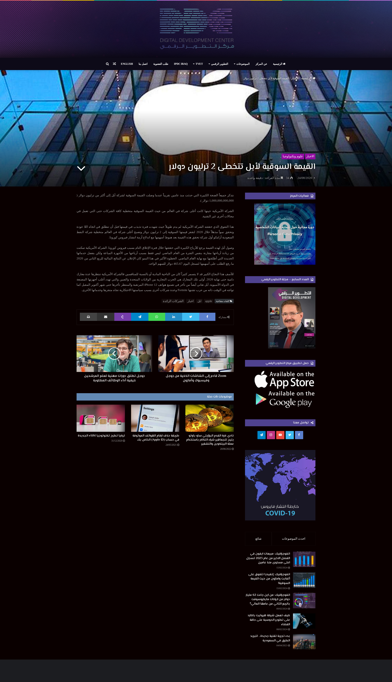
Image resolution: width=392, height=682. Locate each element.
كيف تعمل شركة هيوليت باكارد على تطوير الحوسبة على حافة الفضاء (269, 620)
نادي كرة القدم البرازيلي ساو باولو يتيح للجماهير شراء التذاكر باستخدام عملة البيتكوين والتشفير (210, 439)
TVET (199, 63)
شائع (258, 538)
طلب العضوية (160, 63)
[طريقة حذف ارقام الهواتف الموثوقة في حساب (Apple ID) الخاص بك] (155, 418)
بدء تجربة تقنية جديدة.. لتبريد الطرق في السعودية (270, 638)
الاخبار (295, 78)
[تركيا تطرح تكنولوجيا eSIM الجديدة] (101, 418)
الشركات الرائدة (173, 301)
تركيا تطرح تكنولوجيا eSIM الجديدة (101, 435)
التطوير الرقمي (219, 63)
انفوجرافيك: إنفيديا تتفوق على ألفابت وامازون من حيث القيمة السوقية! (269, 579)
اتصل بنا (143, 63)
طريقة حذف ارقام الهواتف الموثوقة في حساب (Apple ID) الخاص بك (156, 437)
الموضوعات (243, 63)
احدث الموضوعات (293, 538)
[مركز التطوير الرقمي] (196, 29)
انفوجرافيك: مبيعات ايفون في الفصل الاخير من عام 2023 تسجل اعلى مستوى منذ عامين (268, 558)
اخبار (190, 301)
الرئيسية (278, 63)
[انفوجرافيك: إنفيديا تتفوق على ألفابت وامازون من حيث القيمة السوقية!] (304, 580)
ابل (199, 301)
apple (208, 301)
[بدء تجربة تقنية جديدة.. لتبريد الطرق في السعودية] (304, 641)
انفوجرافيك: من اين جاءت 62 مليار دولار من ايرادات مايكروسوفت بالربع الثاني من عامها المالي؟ (268, 599)
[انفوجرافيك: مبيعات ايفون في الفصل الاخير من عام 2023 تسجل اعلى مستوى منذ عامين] (304, 559)
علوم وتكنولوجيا (293, 156)
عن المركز (261, 63)
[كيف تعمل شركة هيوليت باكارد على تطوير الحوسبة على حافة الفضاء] (304, 621)
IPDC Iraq (181, 63)
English (127, 63)
